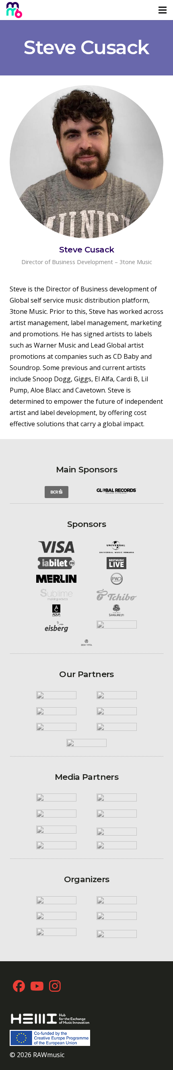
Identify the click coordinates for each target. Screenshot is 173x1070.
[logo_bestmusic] (117, 563)
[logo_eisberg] (56, 626)
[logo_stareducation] (117, 902)
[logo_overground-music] (117, 918)
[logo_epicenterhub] (56, 934)
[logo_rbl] (56, 729)
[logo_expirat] (86, 745)
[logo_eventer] (117, 934)
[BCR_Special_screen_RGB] (56, 492)
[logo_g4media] (117, 832)
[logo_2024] (14, 10)
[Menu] (162, 10)
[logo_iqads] (56, 832)
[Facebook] (19, 986)
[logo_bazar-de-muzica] (117, 847)
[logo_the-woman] (56, 847)
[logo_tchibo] (117, 594)
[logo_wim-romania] (56, 697)
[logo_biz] (117, 816)
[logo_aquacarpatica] (56, 611)
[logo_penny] (117, 626)
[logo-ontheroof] (117, 729)
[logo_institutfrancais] (117, 713)
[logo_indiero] (117, 697)
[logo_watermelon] (56, 918)
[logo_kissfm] (117, 800)
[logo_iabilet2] (56, 563)
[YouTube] (37, 986)
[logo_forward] (117, 579)
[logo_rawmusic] (56, 902)
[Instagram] (55, 986)
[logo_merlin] (56, 579)
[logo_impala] (56, 713)
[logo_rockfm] (56, 800)
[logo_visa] (56, 547)
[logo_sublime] (56, 595)
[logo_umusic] (117, 547)
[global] (117, 492)
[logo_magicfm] (56, 816)
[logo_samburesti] (117, 611)
